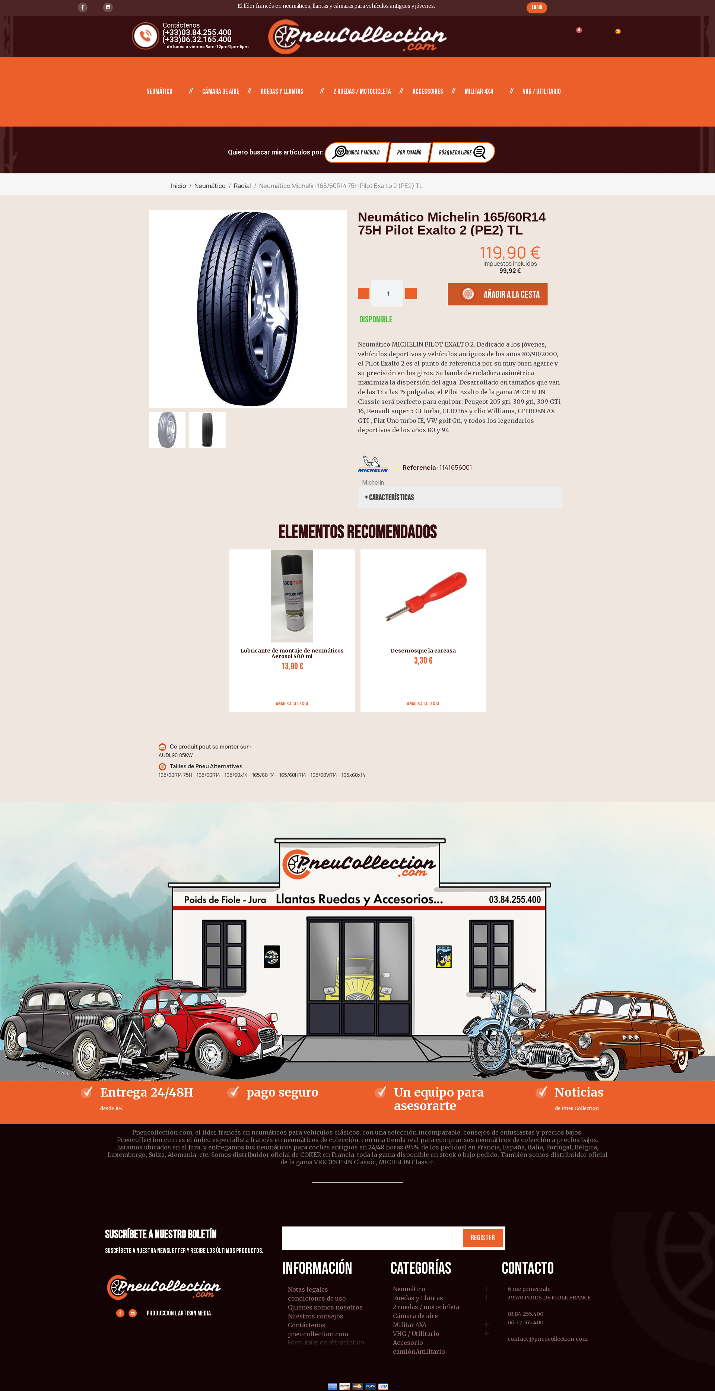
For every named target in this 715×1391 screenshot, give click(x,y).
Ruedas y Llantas (282, 91)
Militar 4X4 (479, 91)
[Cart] (575, 35)
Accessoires (428, 91)
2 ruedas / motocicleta (362, 91)
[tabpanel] (289, 630)
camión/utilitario (419, 1352)
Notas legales (308, 1289)
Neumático (159, 91)
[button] (537, 7)
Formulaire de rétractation (326, 1342)
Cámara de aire (220, 91)
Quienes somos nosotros (325, 1307)
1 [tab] (357, 717)
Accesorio (408, 1343)
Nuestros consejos (315, 1316)
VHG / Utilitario (542, 91)
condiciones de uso (317, 1298)
